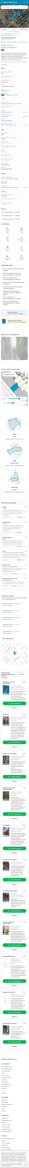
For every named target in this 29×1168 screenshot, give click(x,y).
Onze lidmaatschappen (7, 1068)
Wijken (3, 1108)
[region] (14, 388)
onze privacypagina (20, 1162)
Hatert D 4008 (5, 178)
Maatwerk (4, 1092)
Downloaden (5, 1082)
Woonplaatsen (5, 1102)
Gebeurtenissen (5, 1086)
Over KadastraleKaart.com (8, 1138)
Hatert (14, 436)
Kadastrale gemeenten (7, 1104)
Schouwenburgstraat (6, 35)
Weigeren (14, 1165)
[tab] (5, 29)
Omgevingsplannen (6, 1084)
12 (13, 35)
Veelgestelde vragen (7, 1120)
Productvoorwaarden (7, 1129)
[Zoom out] (26, 375)
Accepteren (5, 1165)
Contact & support (6, 1143)
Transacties (4, 1079)
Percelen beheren (6, 1075)
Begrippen (4, 1100)
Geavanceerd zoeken (7, 1077)
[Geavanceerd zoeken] (26, 7)
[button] (14, 269)
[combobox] (22, 674)
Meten (3, 1073)
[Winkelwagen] (27, 2)
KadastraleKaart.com (9, 1059)
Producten (4, 1088)
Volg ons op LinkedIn (7, 1149)
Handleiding (4, 1118)
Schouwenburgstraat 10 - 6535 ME (11, 212)
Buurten (3, 1111)
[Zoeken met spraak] (23, 7)
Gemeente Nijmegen (6, 33)
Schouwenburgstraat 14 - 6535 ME (11, 215)
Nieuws (3, 1140)
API (2, 1090)
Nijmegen (14, 33)
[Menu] (1, 2)
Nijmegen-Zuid (15, 463)
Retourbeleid (5, 1145)
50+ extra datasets (6, 1071)
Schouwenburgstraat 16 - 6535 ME (11, 219)
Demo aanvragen (6, 1127)
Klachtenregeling (6, 1147)
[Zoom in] (26, 373)
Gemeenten (4, 1106)
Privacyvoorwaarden (6, 1131)
